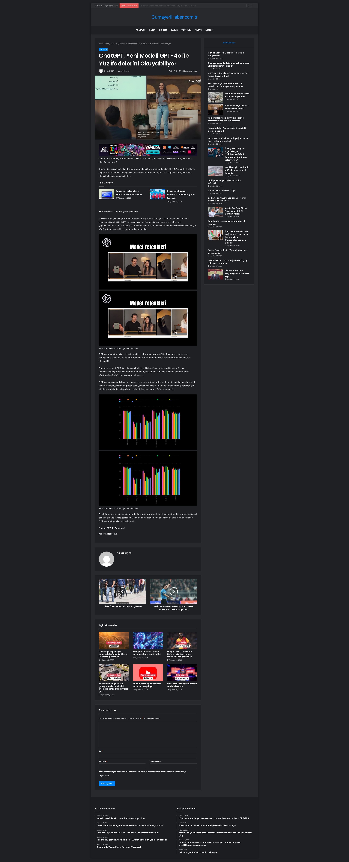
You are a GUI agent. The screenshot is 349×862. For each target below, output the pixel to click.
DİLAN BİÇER (124, 553)
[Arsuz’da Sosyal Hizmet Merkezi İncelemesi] (215, 109)
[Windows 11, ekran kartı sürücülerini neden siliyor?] (106, 194)
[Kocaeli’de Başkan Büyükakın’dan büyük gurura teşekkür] (157, 194)
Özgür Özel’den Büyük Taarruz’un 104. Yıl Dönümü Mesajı (236, 211)
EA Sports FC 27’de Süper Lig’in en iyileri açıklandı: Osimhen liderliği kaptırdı (179, 654)
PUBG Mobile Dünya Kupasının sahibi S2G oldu (182, 685)
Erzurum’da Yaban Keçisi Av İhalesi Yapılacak (237, 95)
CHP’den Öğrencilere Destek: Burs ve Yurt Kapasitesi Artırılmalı (166, 6)
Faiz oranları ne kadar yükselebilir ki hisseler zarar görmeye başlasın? (226, 119)
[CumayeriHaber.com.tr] (174, 17)
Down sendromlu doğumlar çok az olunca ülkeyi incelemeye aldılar (228, 64)
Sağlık (174, 30)
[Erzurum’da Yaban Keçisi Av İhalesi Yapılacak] (215, 97)
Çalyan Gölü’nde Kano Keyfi (222, 190)
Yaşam (198, 30)
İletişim (209, 30)
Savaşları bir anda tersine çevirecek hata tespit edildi (147, 653)
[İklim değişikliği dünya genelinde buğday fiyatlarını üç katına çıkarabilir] (114, 640)
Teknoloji (186, 30)
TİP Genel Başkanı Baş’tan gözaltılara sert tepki (237, 273)
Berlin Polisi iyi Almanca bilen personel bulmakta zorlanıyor (227, 199)
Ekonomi (163, 30)
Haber (152, 30)
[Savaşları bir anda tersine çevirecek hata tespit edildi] (148, 640)
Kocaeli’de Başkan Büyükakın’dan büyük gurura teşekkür (181, 194)
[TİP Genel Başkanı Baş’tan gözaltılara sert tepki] (215, 274)
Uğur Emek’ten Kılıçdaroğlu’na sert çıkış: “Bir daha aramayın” (228, 262)
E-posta (103, 761)
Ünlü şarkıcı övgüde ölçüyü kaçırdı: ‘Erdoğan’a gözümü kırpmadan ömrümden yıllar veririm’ (236, 154)
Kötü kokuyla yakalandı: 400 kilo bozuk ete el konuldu (237, 170)
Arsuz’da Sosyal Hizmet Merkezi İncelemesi (237, 107)
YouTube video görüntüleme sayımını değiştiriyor (147, 685)
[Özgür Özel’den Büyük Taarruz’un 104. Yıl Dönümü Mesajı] (215, 212)
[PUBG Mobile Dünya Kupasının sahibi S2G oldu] (182, 672)
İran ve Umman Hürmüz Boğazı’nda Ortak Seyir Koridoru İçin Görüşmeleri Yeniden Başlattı (236, 237)
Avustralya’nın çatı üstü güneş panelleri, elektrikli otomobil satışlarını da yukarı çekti (114, 687)
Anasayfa (140, 30)
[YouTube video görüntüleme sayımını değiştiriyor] (148, 672)
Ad (101, 751)
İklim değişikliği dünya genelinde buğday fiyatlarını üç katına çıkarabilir (113, 654)
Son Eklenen (229, 42)
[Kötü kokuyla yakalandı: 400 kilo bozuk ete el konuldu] (215, 171)
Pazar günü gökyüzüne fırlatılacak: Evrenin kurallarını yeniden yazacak (225, 85)
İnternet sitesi (156, 761)
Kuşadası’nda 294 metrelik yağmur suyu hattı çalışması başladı (228, 140)
